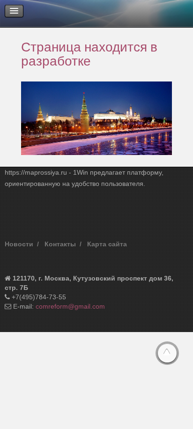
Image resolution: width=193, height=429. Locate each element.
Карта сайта (107, 244)
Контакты (60, 244)
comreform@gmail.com (70, 306)
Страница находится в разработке (89, 53)
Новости (19, 244)
